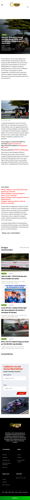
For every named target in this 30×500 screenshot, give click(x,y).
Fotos (19, 454)
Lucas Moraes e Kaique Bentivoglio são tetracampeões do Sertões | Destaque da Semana (14, 310)
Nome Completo (7, 374)
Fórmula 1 (5, 457)
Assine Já (15, 498)
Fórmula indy (5, 460)
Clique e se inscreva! (14, 144)
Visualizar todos (24, 247)
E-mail (5, 385)
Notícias (4, 34)
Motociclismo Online (21, 461)
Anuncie (4, 482)
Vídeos (19, 457)
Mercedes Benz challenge (6, 463)
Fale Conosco (6, 484)
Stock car (4, 467)
